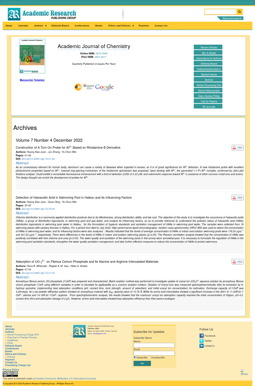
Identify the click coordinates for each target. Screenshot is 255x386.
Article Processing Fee (209, 85)
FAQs (10, 343)
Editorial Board (60, 25)
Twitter (208, 340)
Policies (11, 356)
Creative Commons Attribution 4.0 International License (65, 378)
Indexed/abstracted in (209, 69)
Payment (144, 25)
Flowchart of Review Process (22, 337)
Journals (23, 25)
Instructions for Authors (209, 58)
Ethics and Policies (120, 25)
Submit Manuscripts (209, 90)
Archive (209, 79)
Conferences (82, 25)
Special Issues (209, 74)
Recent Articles (209, 47)
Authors (38, 25)
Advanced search (232, 18)
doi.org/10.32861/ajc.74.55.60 (38, 208)
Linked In (210, 345)
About (9, 25)
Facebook (210, 335)
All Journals (209, 106)
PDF (240, 147)
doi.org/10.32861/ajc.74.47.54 (38, 273)
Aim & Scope (209, 53)
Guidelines (12, 340)
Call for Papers (209, 101)
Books (99, 25)
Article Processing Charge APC (23, 334)
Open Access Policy (209, 96)
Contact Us (161, 25)
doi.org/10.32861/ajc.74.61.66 (38, 158)
